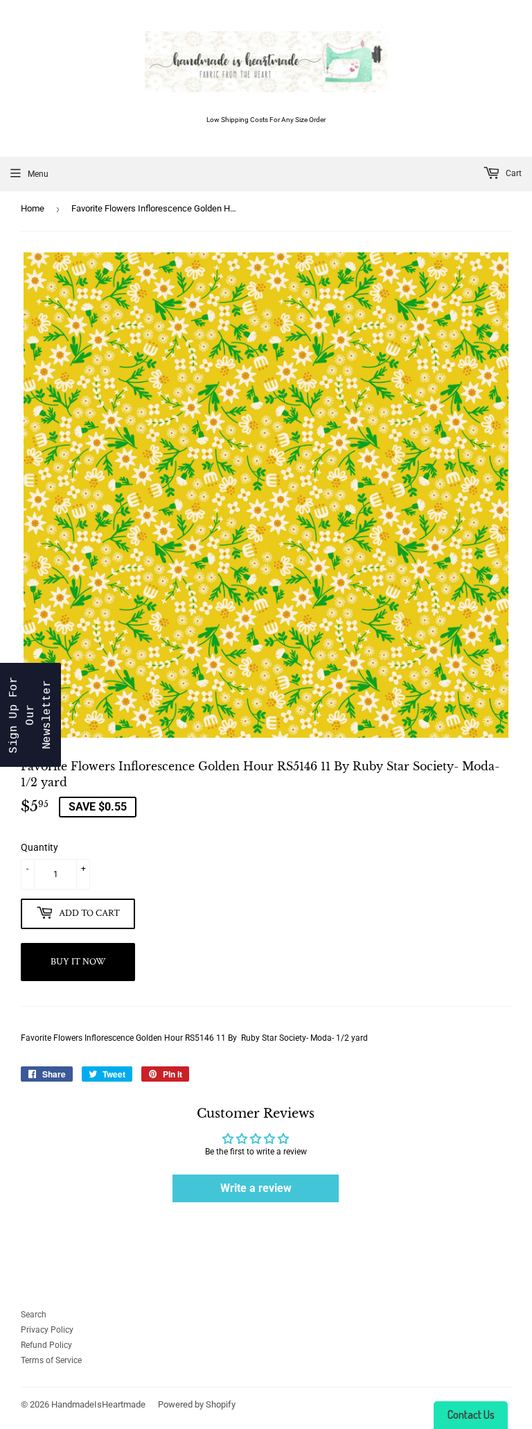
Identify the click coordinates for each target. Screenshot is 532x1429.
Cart (513, 173)
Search (33, 1314)
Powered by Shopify (197, 1404)
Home (32, 208)
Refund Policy (46, 1345)
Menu (38, 174)
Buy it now (78, 961)
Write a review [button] (256, 1188)
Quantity (39, 847)
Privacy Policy (47, 1330)
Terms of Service (51, 1360)
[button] (30, 715)
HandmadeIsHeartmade (98, 1404)
